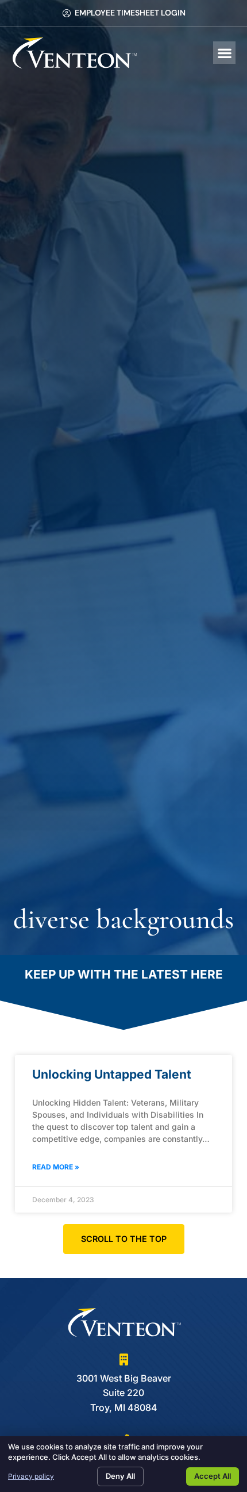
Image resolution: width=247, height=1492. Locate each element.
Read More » (55, 1167)
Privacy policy (31, 1476)
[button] (224, 52)
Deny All (120, 1476)
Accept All (212, 1476)
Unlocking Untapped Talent (111, 1074)
